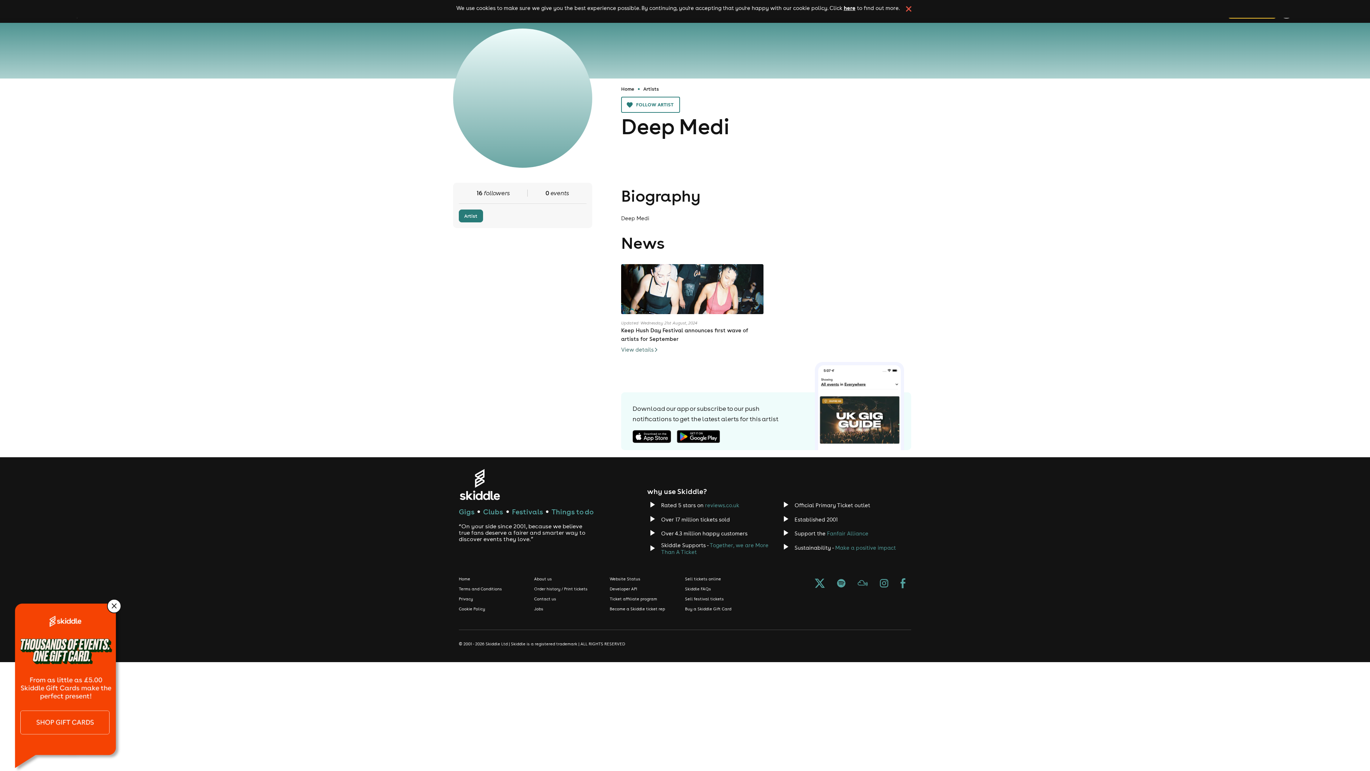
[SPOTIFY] (841, 584)
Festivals (527, 511)
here (850, 7)
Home (627, 89)
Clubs (493, 511)
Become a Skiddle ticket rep (637, 608)
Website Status (625, 578)
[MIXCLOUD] (862, 584)
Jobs (538, 608)
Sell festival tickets (704, 598)
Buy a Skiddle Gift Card (708, 608)
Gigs (467, 511)
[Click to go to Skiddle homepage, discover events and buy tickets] (480, 484)
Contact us (545, 598)
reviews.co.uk (722, 505)
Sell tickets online (703, 578)
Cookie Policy (472, 608)
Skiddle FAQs (698, 588)
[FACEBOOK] (903, 584)
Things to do (573, 511)
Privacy (466, 598)
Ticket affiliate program (633, 598)
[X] (820, 584)
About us (543, 578)
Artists (651, 89)
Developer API (623, 588)
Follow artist (655, 104)
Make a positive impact (865, 547)
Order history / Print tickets (561, 588)
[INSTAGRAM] (884, 584)
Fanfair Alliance (847, 533)
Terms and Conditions (480, 588)
